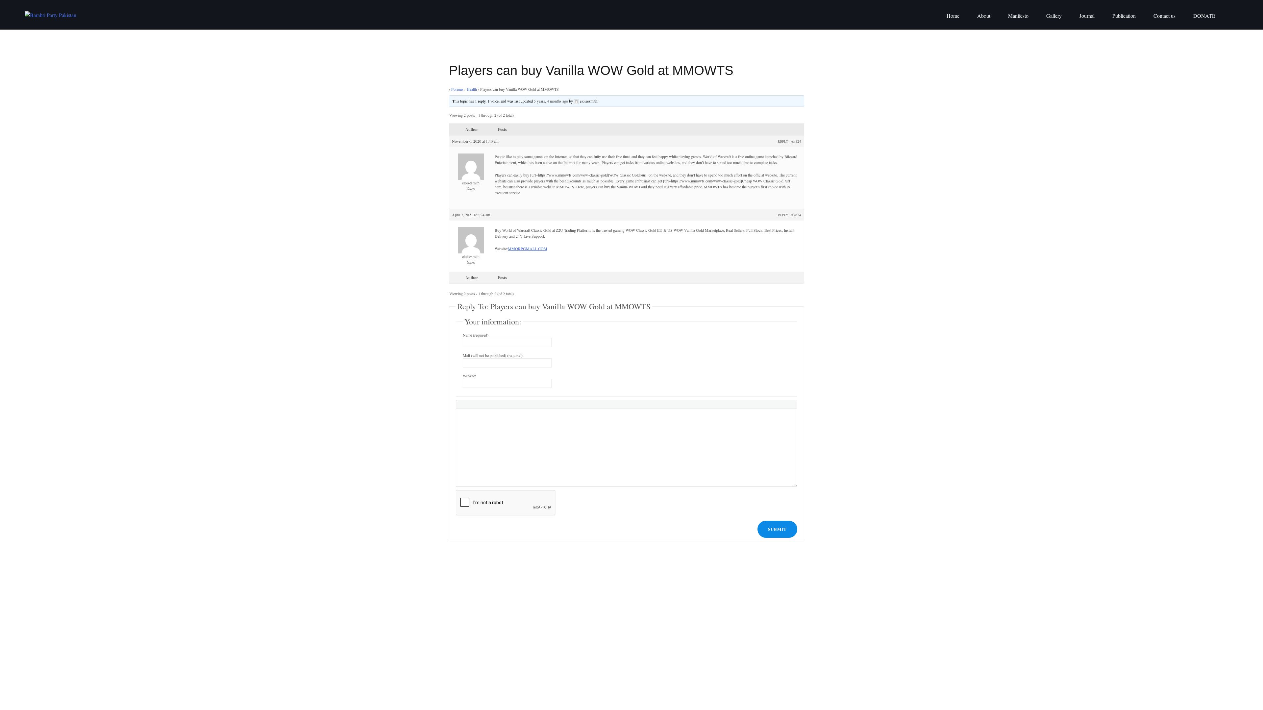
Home (953, 15)
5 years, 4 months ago (551, 101)
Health (472, 89)
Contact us (1164, 15)
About (983, 15)
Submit (777, 529)
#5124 (796, 141)
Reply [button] (783, 141)
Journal (1087, 15)
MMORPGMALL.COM (527, 248)
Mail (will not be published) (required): (493, 355)
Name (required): (476, 335)
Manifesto (1018, 15)
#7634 (796, 214)
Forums (457, 89)
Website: (469, 375)
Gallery (1054, 15)
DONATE (1204, 15)
